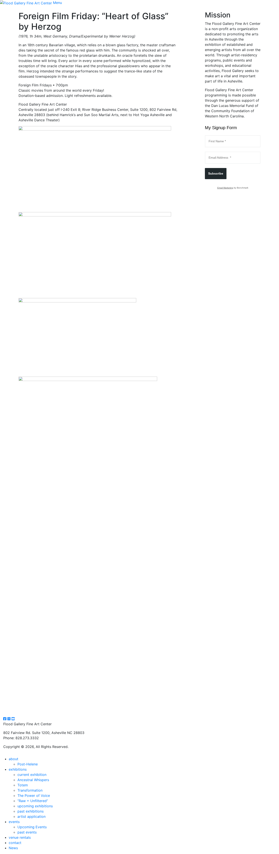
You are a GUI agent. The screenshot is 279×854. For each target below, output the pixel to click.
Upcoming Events (32, 827)
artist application (31, 816)
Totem (22, 785)
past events (27, 832)
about (13, 759)
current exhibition (31, 774)
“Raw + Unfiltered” (32, 801)
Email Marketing (225, 188)
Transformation (30, 790)
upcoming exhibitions (35, 806)
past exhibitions (30, 811)
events (14, 822)
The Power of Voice (33, 795)
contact (15, 842)
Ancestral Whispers (33, 780)
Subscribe (215, 173)
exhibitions (18, 769)
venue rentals (20, 837)
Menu (57, 2)
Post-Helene (27, 764)
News (13, 848)
